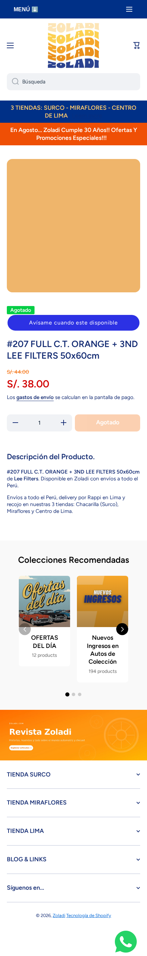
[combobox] (73, 81)
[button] (73, 322)
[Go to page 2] (73, 694)
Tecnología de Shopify (88, 915)
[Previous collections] (25, 629)
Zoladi (59, 915)
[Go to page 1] (67, 694)
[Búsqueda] (13, 81)
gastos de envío (35, 397)
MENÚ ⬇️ (26, 9)
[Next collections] (122, 629)
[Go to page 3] (79, 694)
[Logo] (73, 45)
